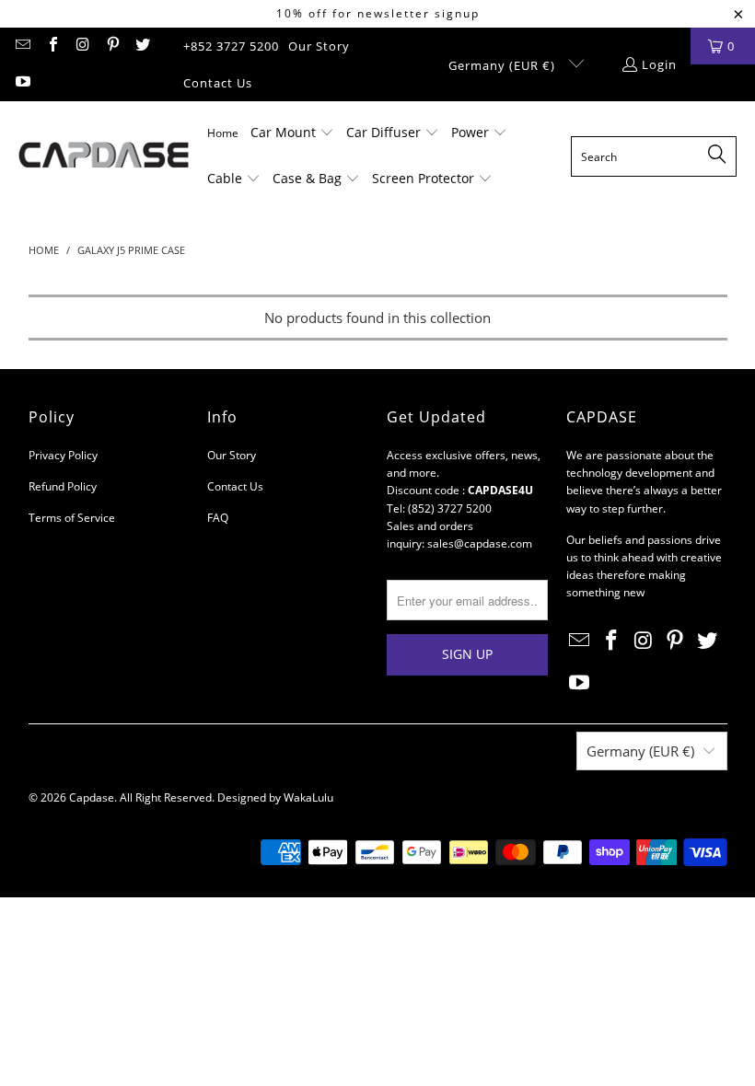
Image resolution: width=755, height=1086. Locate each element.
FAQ (217, 518)
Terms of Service (72, 518)
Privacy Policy (63, 455)
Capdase (91, 797)
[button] (292, 133)
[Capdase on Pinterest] (111, 46)
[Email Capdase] (22, 46)
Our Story (319, 46)
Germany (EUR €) (503, 65)
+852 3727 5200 (231, 46)
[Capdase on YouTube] (22, 83)
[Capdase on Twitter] (142, 46)
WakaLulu (308, 797)
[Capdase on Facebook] (51, 46)
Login (659, 64)
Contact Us (217, 83)
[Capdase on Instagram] (82, 46)
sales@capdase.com (479, 543)
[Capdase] (103, 156)
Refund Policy (63, 486)
